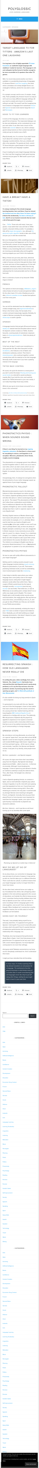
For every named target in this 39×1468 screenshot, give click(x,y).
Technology (6, 1228)
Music (4, 1144)
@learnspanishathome (15, 335)
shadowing (26, 571)
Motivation (5, 1140)
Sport (4, 1210)
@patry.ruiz (6, 329)
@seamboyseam (8, 355)
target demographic (16, 231)
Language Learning (8, 1122)
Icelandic (5, 1113)
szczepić (5, 589)
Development (6, 1073)
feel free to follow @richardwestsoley (18, 393)
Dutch (33, 108)
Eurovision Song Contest (10, 1082)
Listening (5, 1135)
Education (5, 1078)
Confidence (6, 1064)
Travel (4, 1233)
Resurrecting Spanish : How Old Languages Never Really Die (18, 668)
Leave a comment (16, 446)
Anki (4, 1027)
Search (5, 1012)
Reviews (5, 1179)
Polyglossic (19, 9)
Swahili (4, 1219)
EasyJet (18, 682)
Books (4, 1060)
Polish (4, 1157)
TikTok (9, 224)
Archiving (5, 1051)
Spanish (7, 108)
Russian (5, 1184)
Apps (4, 1047)
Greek (4, 1100)
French (33, 105)
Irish (4, 1117)
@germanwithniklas (26, 309)
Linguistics (6, 1131)
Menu (20, 19)
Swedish (5, 1224)
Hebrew (5, 1104)
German (5, 1095)
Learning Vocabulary (8, 1126)
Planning (5, 1153)
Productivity (6, 1166)
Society (5, 1197)
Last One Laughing (21, 83)
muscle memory (29, 564)
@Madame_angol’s (30, 289)
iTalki (7, 611)
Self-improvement (7, 1193)
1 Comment (12, 206)
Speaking (5, 1206)
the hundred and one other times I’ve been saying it (19, 213)
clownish (13, 128)
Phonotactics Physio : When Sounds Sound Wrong (17, 437)
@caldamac (6, 351)
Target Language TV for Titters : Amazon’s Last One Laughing (18, 52)
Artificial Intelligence (8, 1055)
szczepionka (18, 586)
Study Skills (6, 1215)
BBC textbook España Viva (20, 713)
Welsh (4, 1237)
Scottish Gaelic (7, 1188)
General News (7, 1091)
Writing (5, 1241)
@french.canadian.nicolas (14, 295)
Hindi (4, 1109)
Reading (5, 1175)
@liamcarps (6, 317)
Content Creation (7, 1069)
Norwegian (8, 110)
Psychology (6, 1171)
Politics (5, 1162)
